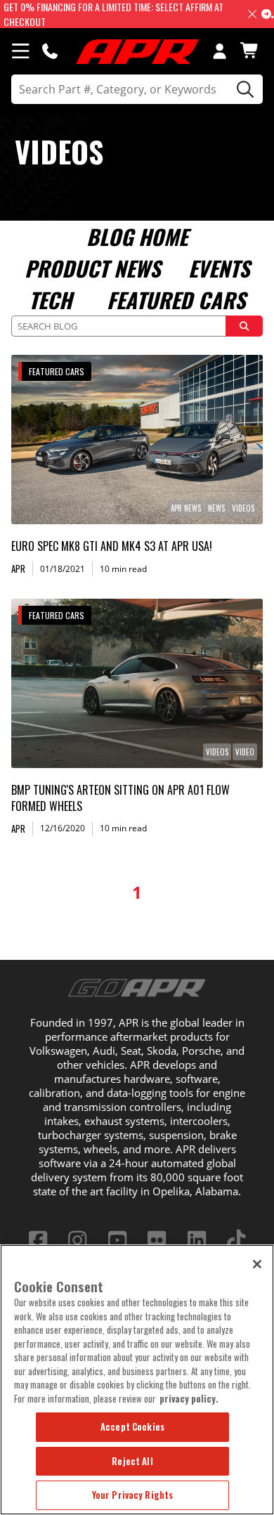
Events (218, 268)
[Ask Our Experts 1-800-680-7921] (50, 50)
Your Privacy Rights (132, 1495)
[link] (137, 439)
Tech (50, 300)
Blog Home (137, 236)
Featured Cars (176, 300)
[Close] (257, 1264)
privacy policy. (188, 1398)
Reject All (132, 1461)
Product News (92, 268)
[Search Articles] (244, 326)
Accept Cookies (132, 1426)
